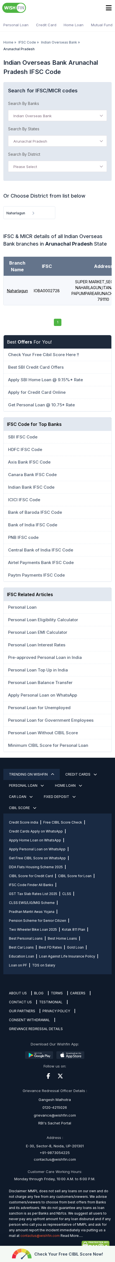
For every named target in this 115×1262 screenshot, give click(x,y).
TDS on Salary (43, 965)
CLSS (66, 894)
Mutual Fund (101, 25)
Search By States (23, 128)
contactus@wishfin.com (55, 1159)
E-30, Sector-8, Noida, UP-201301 (55, 1146)
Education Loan (21, 956)
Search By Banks (23, 103)
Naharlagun (17, 290)
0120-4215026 (54, 1107)
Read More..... (72, 1236)
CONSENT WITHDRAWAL (29, 1020)
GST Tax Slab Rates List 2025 (33, 894)
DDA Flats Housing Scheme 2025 (36, 867)
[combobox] (57, 115)
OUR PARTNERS (22, 1011)
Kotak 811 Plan (73, 929)
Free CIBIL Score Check (62, 822)
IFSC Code (27, 42)
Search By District (24, 154)
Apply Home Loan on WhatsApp (35, 840)
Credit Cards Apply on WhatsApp (36, 831)
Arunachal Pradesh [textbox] (30, 141)
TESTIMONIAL (51, 1002)
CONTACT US (20, 1002)
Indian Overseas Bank (59, 42)
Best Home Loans (62, 938)
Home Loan (73, 25)
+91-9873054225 (55, 1152)
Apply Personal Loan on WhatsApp (37, 849)
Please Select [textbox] (25, 166)
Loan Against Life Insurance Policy (67, 956)
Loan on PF (18, 965)
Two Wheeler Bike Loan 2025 (33, 929)
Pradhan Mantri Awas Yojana (31, 912)
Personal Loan (15, 25)
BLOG (39, 993)
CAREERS (77, 993)
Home (8, 42)
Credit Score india (23, 822)
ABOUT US (18, 993)
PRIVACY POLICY (56, 1011)
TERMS (57, 993)
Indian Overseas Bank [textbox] (32, 116)
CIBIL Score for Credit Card (31, 876)
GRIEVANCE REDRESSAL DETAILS (36, 1029)
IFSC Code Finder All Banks (31, 885)
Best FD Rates (50, 947)
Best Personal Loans (26, 938)
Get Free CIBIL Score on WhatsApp (37, 858)
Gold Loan (75, 947)
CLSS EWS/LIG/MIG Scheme (32, 903)
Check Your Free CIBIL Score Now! (68, 1254)
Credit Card (46, 25)
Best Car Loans (21, 947)
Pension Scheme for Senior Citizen (37, 920)
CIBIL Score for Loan (75, 876)
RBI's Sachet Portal (54, 1123)
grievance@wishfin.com (55, 1115)
